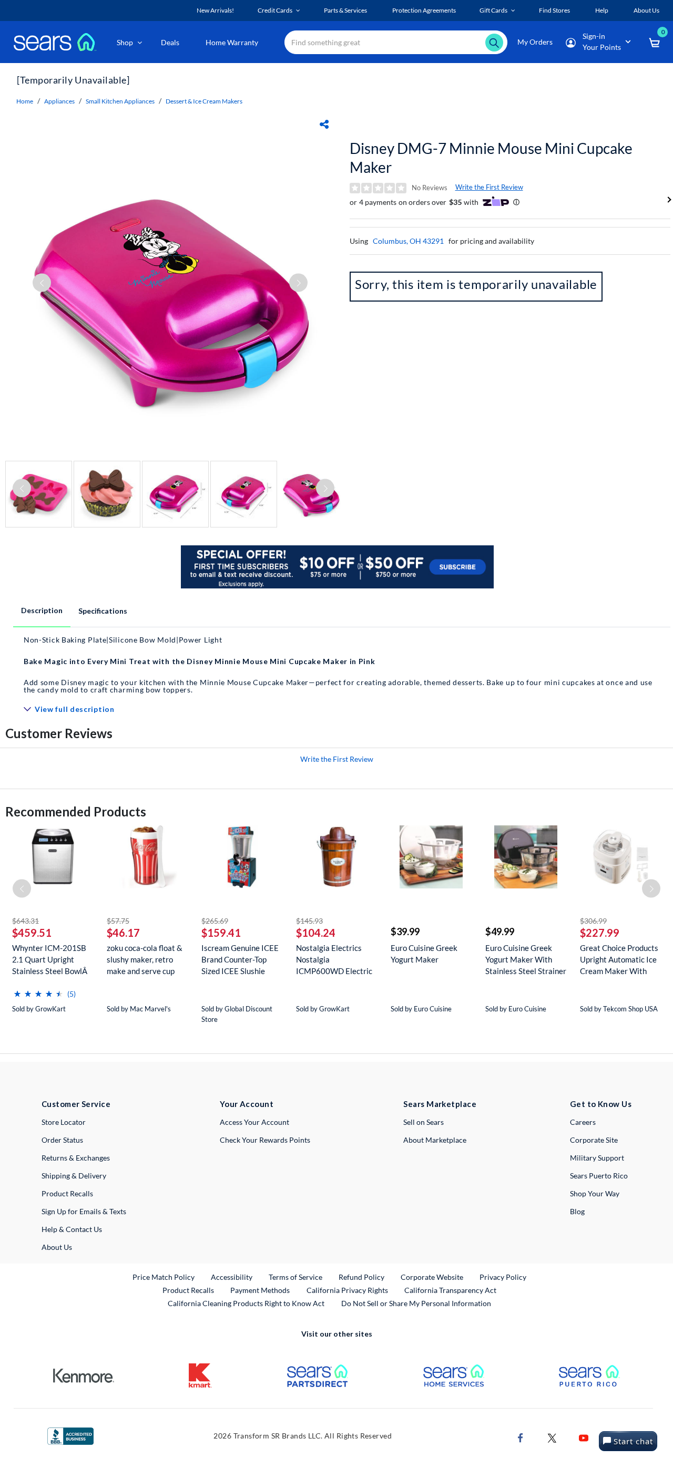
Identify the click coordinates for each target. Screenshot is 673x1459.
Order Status (62, 1139)
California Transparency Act (450, 1290)
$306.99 (593, 920)
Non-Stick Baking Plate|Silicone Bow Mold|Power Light (123, 639)
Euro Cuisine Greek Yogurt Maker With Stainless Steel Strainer (525, 959)
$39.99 (405, 931)
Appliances (59, 101)
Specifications (102, 610)
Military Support (597, 1157)
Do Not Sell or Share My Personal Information (416, 1303)
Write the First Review (489, 187)
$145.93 (309, 920)
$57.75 (118, 920)
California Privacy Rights (347, 1290)
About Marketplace (434, 1139)
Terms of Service (295, 1276)
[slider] (38, 989)
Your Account (246, 1104)
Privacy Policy (503, 1276)
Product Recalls (67, 1193)
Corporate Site (594, 1139)
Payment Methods (260, 1290)
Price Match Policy (163, 1276)
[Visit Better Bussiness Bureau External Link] (70, 1435)
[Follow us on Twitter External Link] (552, 1437)
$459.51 (32, 932)
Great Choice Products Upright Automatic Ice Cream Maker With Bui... (619, 959)
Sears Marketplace (439, 1104)
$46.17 (123, 932)
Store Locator (64, 1121)
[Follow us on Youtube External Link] (583, 1437)
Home (24, 101)
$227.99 (599, 932)
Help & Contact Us (72, 1229)
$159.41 (221, 932)
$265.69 (214, 920)
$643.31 (25, 920)
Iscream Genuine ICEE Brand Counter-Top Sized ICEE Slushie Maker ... (240, 959)
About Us (57, 1247)
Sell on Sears (423, 1121)
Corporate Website (432, 1276)
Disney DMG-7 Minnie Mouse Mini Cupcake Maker (491, 157)
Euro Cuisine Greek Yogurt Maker (424, 953)
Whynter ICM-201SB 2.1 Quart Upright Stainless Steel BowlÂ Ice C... (50, 959)
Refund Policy (361, 1276)
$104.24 (315, 932)
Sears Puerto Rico (599, 1175)
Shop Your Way (594, 1193)
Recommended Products (75, 811)
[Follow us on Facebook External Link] (520, 1437)
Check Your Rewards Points (265, 1139)
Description (42, 610)
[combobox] (395, 42)
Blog (577, 1211)
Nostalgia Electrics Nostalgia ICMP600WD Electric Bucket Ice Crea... (334, 959)
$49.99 (499, 931)
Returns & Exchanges (76, 1157)
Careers (583, 1121)
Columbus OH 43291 (408, 240)
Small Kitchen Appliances (120, 101)
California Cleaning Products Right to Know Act (246, 1303)
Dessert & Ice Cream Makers (204, 101)
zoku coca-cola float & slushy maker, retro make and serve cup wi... (144, 959)
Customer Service (76, 1104)
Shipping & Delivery (74, 1175)
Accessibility (231, 1276)
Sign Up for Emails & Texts (84, 1211)
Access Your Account (254, 1121)
